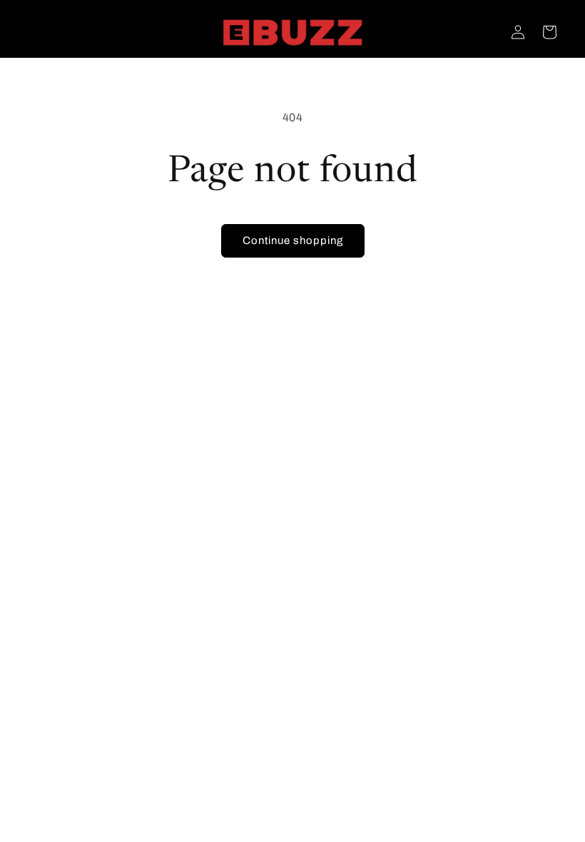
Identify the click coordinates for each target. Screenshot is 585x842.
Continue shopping (293, 240)
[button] (549, 32)
